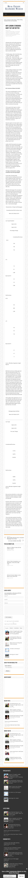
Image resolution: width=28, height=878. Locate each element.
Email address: (8, 665)
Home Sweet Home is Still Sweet (16, 751)
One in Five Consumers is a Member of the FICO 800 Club (13, 563)
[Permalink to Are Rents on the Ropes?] (7, 650)
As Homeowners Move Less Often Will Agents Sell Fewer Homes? (15, 638)
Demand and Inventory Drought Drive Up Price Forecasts (15, 826)
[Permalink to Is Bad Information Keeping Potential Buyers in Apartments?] (6, 865)
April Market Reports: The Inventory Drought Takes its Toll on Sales (16, 705)
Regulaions (14, 35)
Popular (6, 628)
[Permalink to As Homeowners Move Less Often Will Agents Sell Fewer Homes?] (7, 638)
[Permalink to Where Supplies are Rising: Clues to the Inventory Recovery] (7, 711)
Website (6, 603)
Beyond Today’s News (11, 19)
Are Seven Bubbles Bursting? (14, 540)
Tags (21, 628)
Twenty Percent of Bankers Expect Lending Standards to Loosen (12, 848)
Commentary (17, 31)
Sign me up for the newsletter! (12, 621)
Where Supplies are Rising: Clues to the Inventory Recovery (15, 819)
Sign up (21, 876)
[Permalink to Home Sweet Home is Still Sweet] (7, 753)
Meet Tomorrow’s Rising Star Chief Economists (15, 787)
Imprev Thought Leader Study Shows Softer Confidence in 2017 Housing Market (16, 632)
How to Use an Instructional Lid (11, 721)
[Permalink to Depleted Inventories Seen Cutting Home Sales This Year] (7, 759)
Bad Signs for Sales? (14, 654)
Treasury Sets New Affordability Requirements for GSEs (11, 843)
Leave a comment (9, 36)
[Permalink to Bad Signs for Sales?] (7, 656)
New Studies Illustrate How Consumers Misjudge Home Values (15, 537)
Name (5, 595)
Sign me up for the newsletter (10, 624)
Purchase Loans (8, 35)
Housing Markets (12, 33)
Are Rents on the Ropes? (15, 648)
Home (5, 19)
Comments (16, 628)
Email (5, 599)
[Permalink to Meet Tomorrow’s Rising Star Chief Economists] (7, 644)
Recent (11, 628)
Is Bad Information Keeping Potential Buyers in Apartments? (16, 865)
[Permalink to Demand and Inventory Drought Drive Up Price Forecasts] (7, 717)
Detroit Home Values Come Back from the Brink (14, 575)
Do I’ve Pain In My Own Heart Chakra (12, 725)
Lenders (17, 33)
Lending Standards (9, 34)
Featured (7, 32)
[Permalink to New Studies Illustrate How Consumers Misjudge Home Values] (6, 854)
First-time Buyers (12, 32)
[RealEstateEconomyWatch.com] (14, 9)
